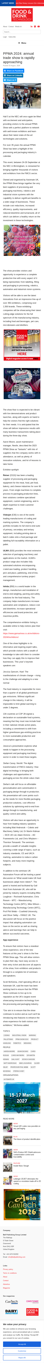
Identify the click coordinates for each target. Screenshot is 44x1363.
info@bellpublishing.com (16, 1257)
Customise (22, 1351)
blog (15, 1137)
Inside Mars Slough (21, 1166)
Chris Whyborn (17, 1055)
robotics (17, 1043)
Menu (23, 43)
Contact (11, 26)
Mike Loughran (25, 1063)
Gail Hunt (15, 1059)
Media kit (18, 26)
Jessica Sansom (28, 1059)
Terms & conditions (10, 1273)
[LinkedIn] (31, 26)
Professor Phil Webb (19, 1067)
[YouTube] (39, 26)
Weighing (27, 1043)
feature (16, 1163)
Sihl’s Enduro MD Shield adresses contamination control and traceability (27, 1154)
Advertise (6, 1284)
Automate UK (9, 1079)
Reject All (22, 1358)
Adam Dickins (22, 1051)
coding (7, 1035)
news (15, 1124)
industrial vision (19, 1035)
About (5, 26)
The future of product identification (26, 1139)
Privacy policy (8, 1269)
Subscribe (12, 37)
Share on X (11, 80)
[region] (22, 1341)
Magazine (6, 1288)
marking (32, 1035)
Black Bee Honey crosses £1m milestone (29, 3)
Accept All (22, 1344)
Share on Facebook (14, 71)
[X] (35, 26)
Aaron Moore (9, 1051)
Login (5, 37)
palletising (8, 1039)
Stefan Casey (18, 1071)
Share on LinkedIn (14, 75)
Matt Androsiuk (10, 1063)
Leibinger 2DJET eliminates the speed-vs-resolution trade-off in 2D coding (27, 1181)
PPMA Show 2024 (22, 1039)
